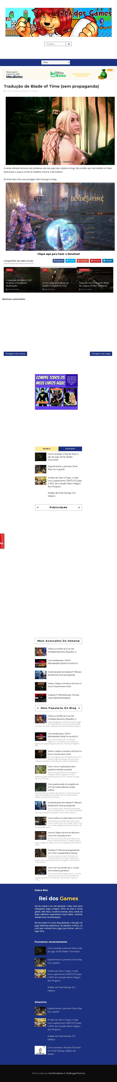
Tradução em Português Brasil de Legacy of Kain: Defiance (94, 284)
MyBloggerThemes (75, 1073)
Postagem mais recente (15, 354)
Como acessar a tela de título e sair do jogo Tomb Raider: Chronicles (63, 457)
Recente (47, 449)
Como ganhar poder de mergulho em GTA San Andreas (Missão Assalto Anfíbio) (63, 787)
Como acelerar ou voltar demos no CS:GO (65, 818)
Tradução (34, 91)
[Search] (69, 44)
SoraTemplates (56, 1073)
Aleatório (70, 449)
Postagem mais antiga (101, 354)
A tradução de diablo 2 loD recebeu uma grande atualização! (19, 283)
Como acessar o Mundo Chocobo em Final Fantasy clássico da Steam (64, 1050)
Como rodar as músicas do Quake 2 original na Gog (55, 284)
